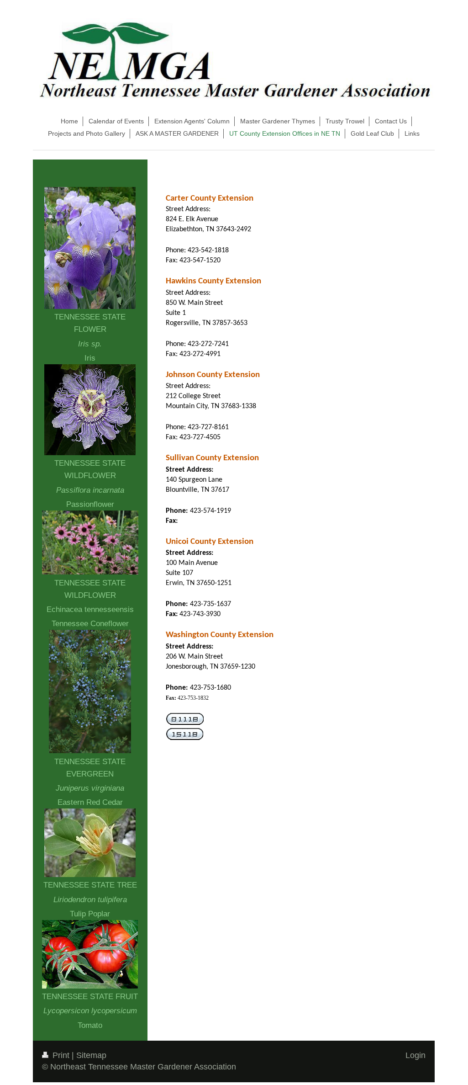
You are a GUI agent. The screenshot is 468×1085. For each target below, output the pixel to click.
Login (415, 1055)
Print (61, 1055)
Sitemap (91, 1055)
